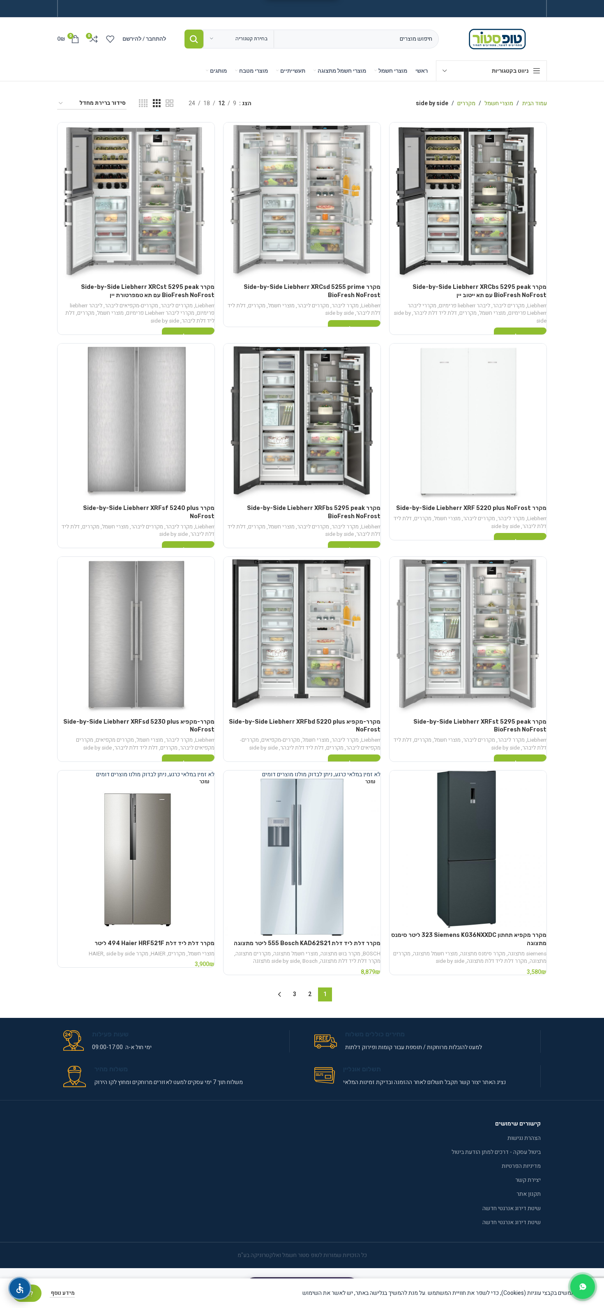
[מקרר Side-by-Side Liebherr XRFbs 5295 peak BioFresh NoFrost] (302, 422)
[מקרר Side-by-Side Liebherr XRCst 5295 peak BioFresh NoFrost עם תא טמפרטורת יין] (136, 200)
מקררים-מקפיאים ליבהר (131, 306)
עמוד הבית (534, 103)
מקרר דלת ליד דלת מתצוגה (497, 961)
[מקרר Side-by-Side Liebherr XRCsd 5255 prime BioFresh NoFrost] (302, 200)
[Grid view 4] (143, 103)
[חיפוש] (193, 39)
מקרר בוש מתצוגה (340, 954)
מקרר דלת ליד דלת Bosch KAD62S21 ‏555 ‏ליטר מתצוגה (307, 943)
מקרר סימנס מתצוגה (482, 954)
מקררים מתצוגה (253, 954)
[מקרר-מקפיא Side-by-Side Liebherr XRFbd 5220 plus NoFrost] (302, 635)
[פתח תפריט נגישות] (19, 1288)
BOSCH (371, 954)
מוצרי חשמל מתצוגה (435, 954)
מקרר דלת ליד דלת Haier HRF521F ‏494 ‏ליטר (154, 943)
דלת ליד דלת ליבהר (435, 313)
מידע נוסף (62, 1293)
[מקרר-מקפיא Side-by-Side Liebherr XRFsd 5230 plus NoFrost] (136, 635)
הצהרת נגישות (524, 1138)
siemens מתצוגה (527, 954)
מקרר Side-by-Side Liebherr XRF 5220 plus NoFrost (471, 508)
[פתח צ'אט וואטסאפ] (582, 1286)
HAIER (158, 954)
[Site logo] (499, 38)
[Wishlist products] (110, 39)
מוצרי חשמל (498, 103)
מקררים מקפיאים (115, 740)
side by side (339, 313)
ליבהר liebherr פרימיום (464, 306)
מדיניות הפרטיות (521, 1166)
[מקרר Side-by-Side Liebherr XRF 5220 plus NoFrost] (468, 422)
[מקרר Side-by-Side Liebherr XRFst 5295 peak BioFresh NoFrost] (468, 635)
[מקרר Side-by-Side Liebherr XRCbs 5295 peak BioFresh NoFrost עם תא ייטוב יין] (468, 200)
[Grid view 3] (157, 103)
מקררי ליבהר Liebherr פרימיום (160, 313)
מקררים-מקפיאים (280, 740)
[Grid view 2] (169, 103)
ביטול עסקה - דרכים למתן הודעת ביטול (496, 1152)
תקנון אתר (528, 1194)
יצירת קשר (528, 1180)
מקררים (466, 103)
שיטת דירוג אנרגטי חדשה (511, 1208)
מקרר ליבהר (345, 306)
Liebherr (536, 306)
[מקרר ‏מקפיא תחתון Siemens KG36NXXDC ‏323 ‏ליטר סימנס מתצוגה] (468, 848)
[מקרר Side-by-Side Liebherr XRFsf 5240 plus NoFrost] (136, 422)
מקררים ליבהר (509, 306)
